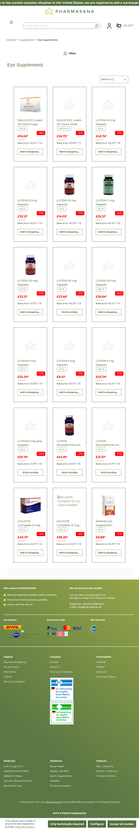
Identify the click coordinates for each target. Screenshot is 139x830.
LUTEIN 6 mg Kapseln (27, 362)
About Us (55, 667)
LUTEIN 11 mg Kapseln (105, 202)
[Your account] (109, 25)
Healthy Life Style (59, 771)
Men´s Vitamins (104, 766)
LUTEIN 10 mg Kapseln (105, 122)
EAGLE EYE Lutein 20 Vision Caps (30, 122)
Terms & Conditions (14, 681)
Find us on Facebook (61, 671)
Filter (72, 53)
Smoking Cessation (60, 785)
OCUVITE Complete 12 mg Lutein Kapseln (29, 523)
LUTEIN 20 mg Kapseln (27, 282)
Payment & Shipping (15, 662)
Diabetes (55, 780)
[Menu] (11, 22)
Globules (101, 662)
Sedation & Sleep (13, 776)
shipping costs (54, 802)
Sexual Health (57, 766)
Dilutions (101, 671)
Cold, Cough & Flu (13, 766)
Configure (97, 824)
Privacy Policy (11, 667)
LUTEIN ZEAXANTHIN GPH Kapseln (69, 443)
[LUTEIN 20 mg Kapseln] (30, 265)
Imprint (8, 676)
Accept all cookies (122, 824)
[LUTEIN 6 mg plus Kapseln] (30, 425)
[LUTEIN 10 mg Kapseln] (108, 104)
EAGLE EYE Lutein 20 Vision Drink (69, 122)
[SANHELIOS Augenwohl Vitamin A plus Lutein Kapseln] (108, 505)
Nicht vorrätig (69, 312)
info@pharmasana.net (89, 607)
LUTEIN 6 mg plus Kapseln (30, 443)
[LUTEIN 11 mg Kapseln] (108, 185)
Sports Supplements (61, 776)
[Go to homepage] (69, 10)
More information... (25, 826)
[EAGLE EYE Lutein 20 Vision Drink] (69, 104)
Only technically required (67, 824)
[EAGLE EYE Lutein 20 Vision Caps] (30, 104)
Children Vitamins (106, 776)
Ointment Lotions (106, 676)
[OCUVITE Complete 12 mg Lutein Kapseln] (30, 505)
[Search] (96, 25)
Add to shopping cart (31, 151)
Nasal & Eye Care (13, 785)
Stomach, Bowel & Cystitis (18, 780)
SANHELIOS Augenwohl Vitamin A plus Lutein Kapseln (106, 523)
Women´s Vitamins (106, 771)
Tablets (100, 667)
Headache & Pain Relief (16, 771)
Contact (54, 662)
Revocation (10, 671)
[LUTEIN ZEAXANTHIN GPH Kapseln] (69, 425)
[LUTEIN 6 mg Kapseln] (30, 345)
